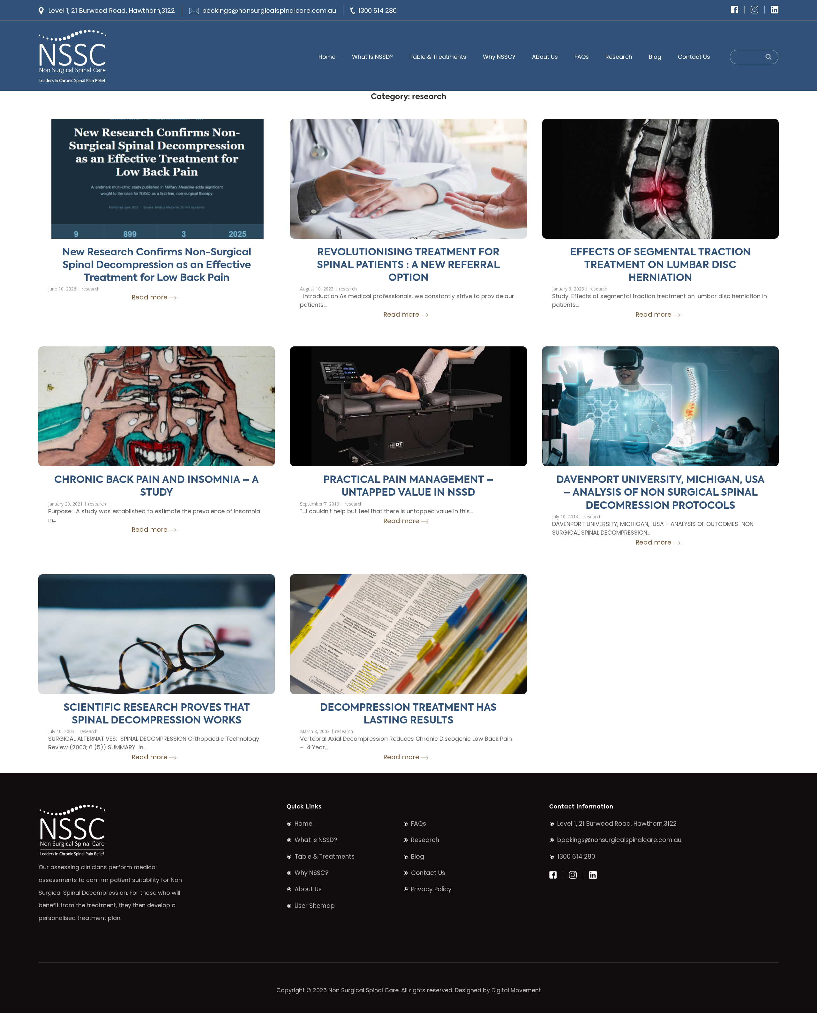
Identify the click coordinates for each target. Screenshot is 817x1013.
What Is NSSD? (372, 57)
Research (618, 57)
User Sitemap (315, 905)
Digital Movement (516, 990)
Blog (655, 57)
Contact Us (694, 57)
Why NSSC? (499, 57)
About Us (545, 57)
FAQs (581, 57)
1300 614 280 (377, 10)
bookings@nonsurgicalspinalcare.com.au (269, 10)
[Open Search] (754, 57)
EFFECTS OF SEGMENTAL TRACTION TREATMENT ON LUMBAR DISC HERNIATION (660, 265)
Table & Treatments (437, 57)
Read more (149, 297)
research (91, 289)
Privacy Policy (431, 889)
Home (327, 57)
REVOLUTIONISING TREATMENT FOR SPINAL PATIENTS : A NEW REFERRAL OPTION (408, 265)
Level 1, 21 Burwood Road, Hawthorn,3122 (111, 10)
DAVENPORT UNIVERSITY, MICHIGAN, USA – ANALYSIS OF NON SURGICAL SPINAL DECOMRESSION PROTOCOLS (660, 493)
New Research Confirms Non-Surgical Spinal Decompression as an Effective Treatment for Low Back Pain (156, 265)
